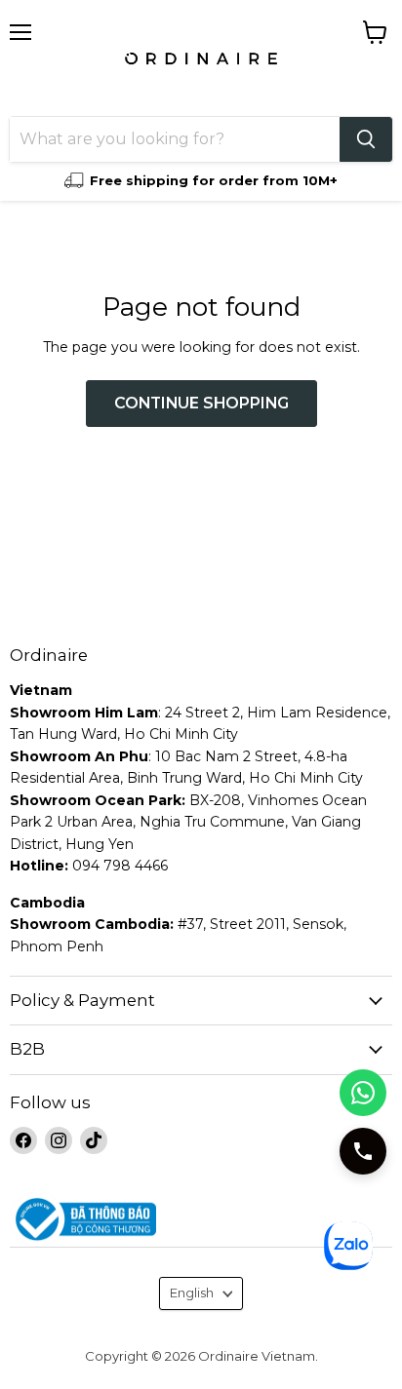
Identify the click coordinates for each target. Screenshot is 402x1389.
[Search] (366, 139)
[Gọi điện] (363, 1151)
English (192, 1292)
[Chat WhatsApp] (363, 1092)
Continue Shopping (201, 403)
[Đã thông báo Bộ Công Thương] (201, 1220)
